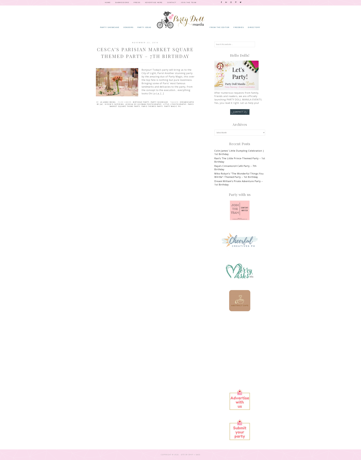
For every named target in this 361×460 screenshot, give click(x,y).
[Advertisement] (239, 340)
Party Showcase (159, 102)
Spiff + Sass (194, 455)
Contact (171, 2)
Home (108, 2)
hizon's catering (114, 104)
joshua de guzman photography (144, 104)
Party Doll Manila (180, 20)
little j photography (174, 104)
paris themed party (152, 106)
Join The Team (188, 2)
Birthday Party (141, 102)
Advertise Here (154, 2)
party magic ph (172, 106)
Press (137, 2)
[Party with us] (239, 210)
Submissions (122, 2)
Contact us (239, 112)
